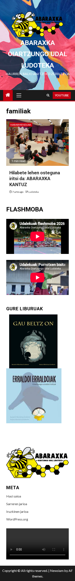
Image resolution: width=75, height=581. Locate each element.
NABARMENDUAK (20, 124)
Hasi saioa (13, 496)
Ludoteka (33, 191)
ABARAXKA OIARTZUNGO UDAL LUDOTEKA (37, 54)
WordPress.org (17, 519)
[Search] (48, 95)
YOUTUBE (62, 95)
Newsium (57, 571)
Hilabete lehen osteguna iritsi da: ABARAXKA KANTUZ (34, 178)
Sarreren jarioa (16, 504)
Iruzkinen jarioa (17, 511)
